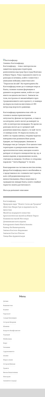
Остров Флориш (9, 322)
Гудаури (6, 335)
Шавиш (6, 326)
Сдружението (8, 351)
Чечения (6, 347)
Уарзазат (6, 314)
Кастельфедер (9, 201)
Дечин (5, 301)
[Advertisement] (22, 26)
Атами (5, 356)
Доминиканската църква (14, 222)
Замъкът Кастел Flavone (14, 233)
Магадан (6, 377)
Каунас (6, 310)
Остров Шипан (9, 364)
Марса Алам (8, 360)
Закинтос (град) (10, 381)
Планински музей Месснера (16, 219)
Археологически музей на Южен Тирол (21, 216)
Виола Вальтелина (10, 372)
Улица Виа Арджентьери (14, 236)
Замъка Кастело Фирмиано (15, 230)
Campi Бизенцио (10, 318)
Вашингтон (8, 305)
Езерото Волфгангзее (11, 331)
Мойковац (7, 339)
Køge (5, 343)
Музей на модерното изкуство (16, 213)
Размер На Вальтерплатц (14, 227)
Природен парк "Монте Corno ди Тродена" (22, 204)
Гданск (6, 368)
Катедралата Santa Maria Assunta (17, 224)
